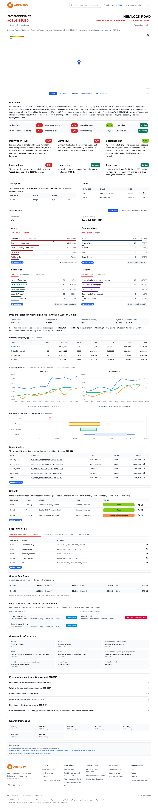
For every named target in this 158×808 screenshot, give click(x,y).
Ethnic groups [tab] (86, 233)
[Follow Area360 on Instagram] (14, 785)
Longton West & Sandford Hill (59, 30)
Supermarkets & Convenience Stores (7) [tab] (25, 534)
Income (75, 93)
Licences (38, 795)
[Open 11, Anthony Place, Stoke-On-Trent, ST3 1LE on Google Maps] (144, 478)
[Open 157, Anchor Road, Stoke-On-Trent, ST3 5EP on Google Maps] (144, 473)
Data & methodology (139, 780)
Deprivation (63, 93)
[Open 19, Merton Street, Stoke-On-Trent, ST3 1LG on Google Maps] (144, 460)
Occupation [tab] (24, 274)
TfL (86, 750)
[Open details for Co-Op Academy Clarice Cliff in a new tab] (142, 515)
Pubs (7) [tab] (48, 534)
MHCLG (52, 750)
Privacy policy (12, 795)
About (133, 773)
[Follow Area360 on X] (19, 785)
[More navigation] (148, 5)
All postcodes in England (51, 780)
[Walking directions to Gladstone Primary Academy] (139, 505)
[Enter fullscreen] (148, 35)
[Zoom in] (148, 86)
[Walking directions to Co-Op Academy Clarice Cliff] (139, 515)
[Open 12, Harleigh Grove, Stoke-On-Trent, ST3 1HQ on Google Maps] (144, 469)
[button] (79, 62)
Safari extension (115, 773)
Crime (53, 93)
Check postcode (48, 769)
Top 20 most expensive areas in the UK (72, 774)
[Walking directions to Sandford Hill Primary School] (139, 510)
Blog (132, 769)
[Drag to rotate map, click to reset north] (148, 93)
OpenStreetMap (79, 750)
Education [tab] (15, 274)
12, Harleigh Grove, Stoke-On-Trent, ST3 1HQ (47, 469)
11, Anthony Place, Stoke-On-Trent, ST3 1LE (46, 478)
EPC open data (44, 750)
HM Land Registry (14, 750)
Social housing (87, 93)
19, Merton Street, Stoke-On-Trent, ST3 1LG (46, 460)
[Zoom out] (148, 90)
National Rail (92, 750)
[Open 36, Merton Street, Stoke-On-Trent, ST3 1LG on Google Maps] (144, 464)
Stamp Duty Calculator (95, 779)
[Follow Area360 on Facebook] (9, 785)
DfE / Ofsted (31, 750)
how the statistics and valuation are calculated (35, 753)
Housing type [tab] (100, 274)
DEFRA (71, 750)
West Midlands (22, 30)
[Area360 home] (17, 5)
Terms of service (26, 795)
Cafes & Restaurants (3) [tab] (64, 534)
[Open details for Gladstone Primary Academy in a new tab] (142, 505)
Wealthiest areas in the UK (72, 784)
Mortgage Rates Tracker (95, 775)
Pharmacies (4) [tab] (83, 534)
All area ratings (69, 769)
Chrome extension (115, 769)
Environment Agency (61, 750)
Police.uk (24, 750)
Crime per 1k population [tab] (20, 233)
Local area (113, 211)
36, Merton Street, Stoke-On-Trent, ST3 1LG (47, 464)
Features (45, 777)
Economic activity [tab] (38, 274)
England (10, 30)
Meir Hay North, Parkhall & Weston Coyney (92, 30)
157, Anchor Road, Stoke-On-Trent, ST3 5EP (47, 473)
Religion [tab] (97, 233)
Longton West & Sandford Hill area (134, 211)
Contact (134, 777)
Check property (48, 773)
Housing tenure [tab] (87, 274)
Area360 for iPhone (116, 777)
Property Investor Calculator (93, 770)
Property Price (101, 93)
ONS (37, 750)
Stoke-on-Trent (37, 30)
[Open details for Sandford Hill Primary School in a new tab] (142, 510)
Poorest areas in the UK (73, 779)
